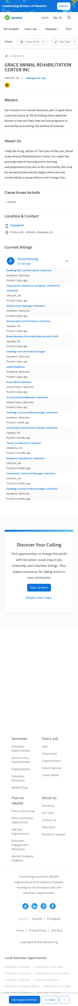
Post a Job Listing (23, 811)
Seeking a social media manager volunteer (32, 412)
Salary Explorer (52, 768)
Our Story (48, 806)
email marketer (15, 367)
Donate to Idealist (54, 834)
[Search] (68, 17)
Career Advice (50, 775)
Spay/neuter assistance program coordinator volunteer (33, 288)
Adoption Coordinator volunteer (25, 458)
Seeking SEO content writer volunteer (29, 270)
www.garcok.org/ (36, 78)
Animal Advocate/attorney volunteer (28, 321)
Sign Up (57, 18)
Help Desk (48, 827)
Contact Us (49, 820)
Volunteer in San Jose (49, 967)
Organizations (21, 769)
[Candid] (7, 85)
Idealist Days (20, 788)
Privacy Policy (38, 930)
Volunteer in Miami (48, 993)
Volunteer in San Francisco (52, 973)
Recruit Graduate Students (23, 858)
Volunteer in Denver (17, 980)
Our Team (48, 813)
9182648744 (16, 225)
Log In (44, 18)
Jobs (45, 746)
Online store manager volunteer (25, 306)
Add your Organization (20, 831)
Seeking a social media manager (25, 352)
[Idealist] (13, 17)
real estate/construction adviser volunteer (32, 428)
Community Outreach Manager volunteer (30, 473)
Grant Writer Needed (18, 382)
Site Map (56, 930)
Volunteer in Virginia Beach (22, 986)
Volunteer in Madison (18, 993)
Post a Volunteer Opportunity (22, 820)
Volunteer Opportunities (21, 748)
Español (37, 919)
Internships (49, 754)
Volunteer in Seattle (18, 967)
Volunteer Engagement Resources (20, 845)
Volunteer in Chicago (57, 986)
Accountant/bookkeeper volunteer (27, 397)
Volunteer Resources (18, 778)
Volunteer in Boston (18, 973)
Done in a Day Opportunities (21, 760)
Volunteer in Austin (47, 980)
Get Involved (11, 29)
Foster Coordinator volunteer (23, 443)
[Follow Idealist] (25, 906)
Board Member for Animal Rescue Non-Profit (32, 336)
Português (54, 919)
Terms (20, 930)
